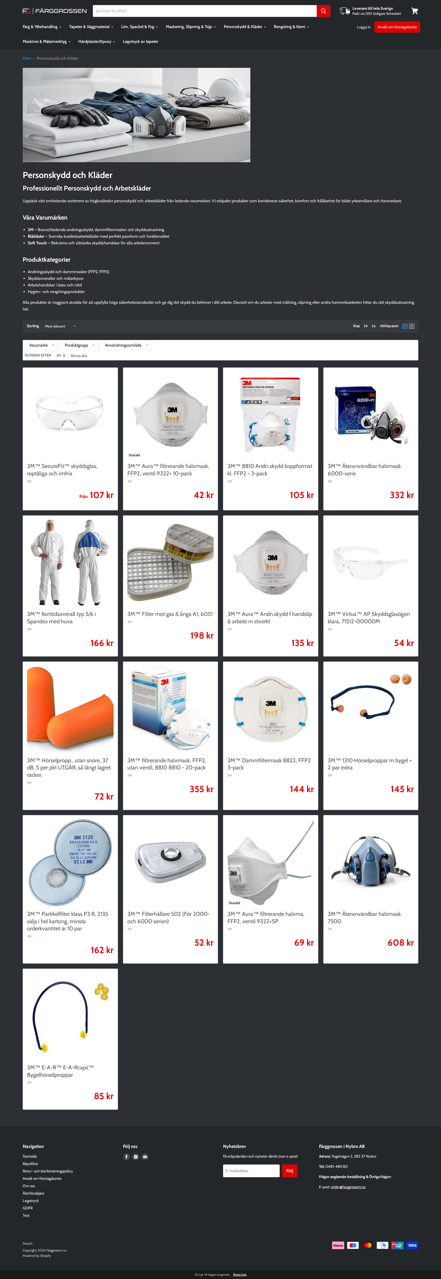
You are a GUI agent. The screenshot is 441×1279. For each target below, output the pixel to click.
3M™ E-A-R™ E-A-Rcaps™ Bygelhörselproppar (60, 1071)
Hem (27, 58)
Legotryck (31, 1200)
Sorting (33, 326)
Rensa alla (79, 355)
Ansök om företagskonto (397, 27)
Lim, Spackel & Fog (138, 26)
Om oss (29, 1186)
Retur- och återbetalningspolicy (48, 1171)
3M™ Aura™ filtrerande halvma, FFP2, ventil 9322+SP (265, 917)
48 (382, 326)
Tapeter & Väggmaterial (90, 26)
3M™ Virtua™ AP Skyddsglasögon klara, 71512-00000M (369, 618)
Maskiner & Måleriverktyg (45, 41)
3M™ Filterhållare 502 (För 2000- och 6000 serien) (168, 917)
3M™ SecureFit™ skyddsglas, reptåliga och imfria (62, 470)
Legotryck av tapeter (140, 41)
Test (26, 1215)
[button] (40, 345)
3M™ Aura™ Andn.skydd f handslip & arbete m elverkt (269, 618)
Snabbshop (146, 647)
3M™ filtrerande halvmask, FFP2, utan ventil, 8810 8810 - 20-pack (166, 764)
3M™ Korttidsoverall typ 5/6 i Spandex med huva (61, 618)
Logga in (364, 27)
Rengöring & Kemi (290, 26)
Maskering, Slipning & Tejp (189, 26)
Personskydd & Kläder (243, 26)
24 (366, 326)
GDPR (28, 1208)
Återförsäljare (33, 1193)
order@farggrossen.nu (348, 1187)
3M (29, 481)
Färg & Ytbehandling (40, 26)
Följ (289, 1171)
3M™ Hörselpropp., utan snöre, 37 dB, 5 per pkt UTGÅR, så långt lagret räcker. (69, 768)
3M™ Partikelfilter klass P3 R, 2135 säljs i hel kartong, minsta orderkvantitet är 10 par (67, 921)
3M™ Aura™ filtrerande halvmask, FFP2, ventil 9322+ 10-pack (168, 470)
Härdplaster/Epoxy (95, 41)
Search (27, 1243)
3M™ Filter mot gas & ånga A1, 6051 (170, 614)
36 (374, 326)
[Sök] (323, 11)
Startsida (30, 1156)
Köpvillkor (30, 1163)
